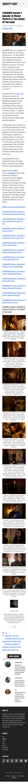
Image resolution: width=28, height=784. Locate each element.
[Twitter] (13, 627)
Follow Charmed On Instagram (13, 207)
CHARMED (12, 173)
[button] (20, 4)
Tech (3, 741)
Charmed (8, 636)
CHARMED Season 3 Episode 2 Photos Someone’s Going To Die (13, 221)
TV (6, 633)
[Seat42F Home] (3, 761)
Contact (14, 776)
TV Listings (5, 749)
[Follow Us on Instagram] (16, 761)
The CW (20, 94)
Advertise (14, 777)
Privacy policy (20, 776)
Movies (4, 739)
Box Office (5, 747)
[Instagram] (15, 627)
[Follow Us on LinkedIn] (21, 761)
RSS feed (7, 776)
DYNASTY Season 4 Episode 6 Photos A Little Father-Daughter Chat (11, 647)
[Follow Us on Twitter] (12, 761)
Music (4, 745)
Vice (3, 743)
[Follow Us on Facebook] (7, 761)
